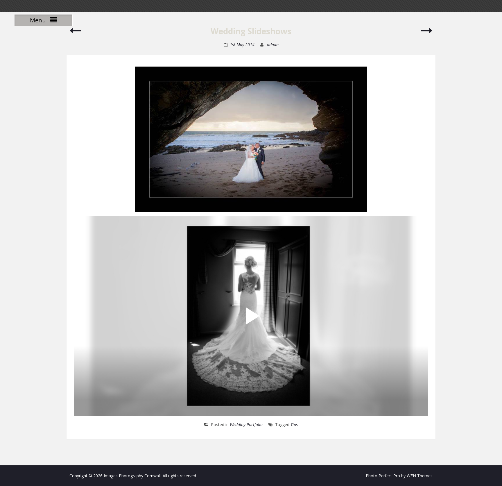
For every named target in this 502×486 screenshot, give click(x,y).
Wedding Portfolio (246, 424)
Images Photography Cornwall (132, 475)
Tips (294, 424)
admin (273, 44)
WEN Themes (420, 475)
